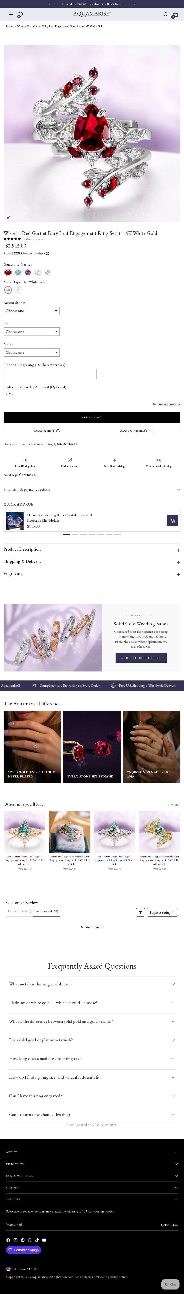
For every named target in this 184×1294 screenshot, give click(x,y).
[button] (66, 534)
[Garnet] (8, 272)
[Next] (135, 4)
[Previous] (49, 4)
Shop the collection (141, 658)
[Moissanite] (37, 272)
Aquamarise (40, 1276)
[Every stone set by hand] (92, 747)
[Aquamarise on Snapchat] (30, 1241)
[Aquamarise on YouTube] (44, 1241)
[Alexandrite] (27, 272)
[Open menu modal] (10, 14)
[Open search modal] (166, 14)
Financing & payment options (27, 489)
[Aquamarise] (92, 14)
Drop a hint (44, 430)
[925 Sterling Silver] (17, 290)
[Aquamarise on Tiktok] (37, 1241)
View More (174, 804)
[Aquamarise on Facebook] (8, 1241)
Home (9, 26)
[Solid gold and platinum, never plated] (32, 747)
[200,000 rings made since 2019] (151, 747)
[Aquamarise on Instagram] (16, 1241)
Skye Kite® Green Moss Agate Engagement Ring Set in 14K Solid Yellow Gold (24, 860)
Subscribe (169, 1225)
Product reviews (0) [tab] (19, 911)
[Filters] (140, 912)
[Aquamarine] (17, 272)
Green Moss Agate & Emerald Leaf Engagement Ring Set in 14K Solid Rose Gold (69, 860)
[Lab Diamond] (47, 272)
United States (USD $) (23, 1269)
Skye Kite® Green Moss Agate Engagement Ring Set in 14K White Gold (114, 860)
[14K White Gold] (8, 290)
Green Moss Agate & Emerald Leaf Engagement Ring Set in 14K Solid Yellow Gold (159, 860)
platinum (155, 641)
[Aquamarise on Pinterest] (23, 1241)
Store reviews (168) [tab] (46, 911)
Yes (11, 393)
